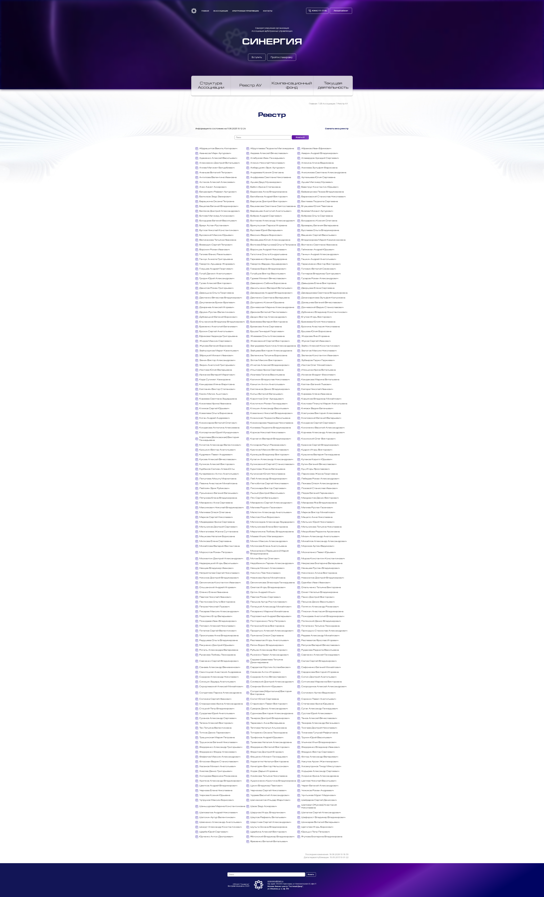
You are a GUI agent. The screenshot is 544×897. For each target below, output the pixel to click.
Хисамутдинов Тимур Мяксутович (321, 766)
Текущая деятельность (333, 85)
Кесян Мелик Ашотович (213, 394)
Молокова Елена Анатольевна (268, 546)
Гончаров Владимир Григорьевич (321, 274)
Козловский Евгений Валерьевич (321, 418)
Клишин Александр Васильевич (269, 408)
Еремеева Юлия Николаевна (318, 322)
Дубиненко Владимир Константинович (324, 312)
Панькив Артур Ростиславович (268, 602)
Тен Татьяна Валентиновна (215, 728)
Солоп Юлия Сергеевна (264, 699)
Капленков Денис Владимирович (270, 389)
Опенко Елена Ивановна (213, 592)
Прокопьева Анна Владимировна (219, 636)
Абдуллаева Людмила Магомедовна (272, 149)
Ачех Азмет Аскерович (213, 187)
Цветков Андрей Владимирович (218, 786)
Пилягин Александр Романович (320, 607)
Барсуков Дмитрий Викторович (268, 201)
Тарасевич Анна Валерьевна (267, 723)
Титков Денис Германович (214, 733)
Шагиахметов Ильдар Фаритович (270, 800)
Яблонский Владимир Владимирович (272, 837)
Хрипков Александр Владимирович (220, 781)
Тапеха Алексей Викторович (216, 723)
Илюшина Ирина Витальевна (318, 370)
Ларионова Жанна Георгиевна (319, 474)
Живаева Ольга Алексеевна (267, 336)
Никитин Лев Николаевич (265, 573)
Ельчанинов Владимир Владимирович (222, 322)
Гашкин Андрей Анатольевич (318, 259)
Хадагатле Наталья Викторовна (269, 762)
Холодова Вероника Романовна (218, 776)
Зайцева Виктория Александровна (271, 351)
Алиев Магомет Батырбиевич (217, 168)
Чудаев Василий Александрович (269, 795)
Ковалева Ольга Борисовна (215, 413)
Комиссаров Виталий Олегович (218, 423)
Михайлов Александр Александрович (324, 541)
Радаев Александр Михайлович (320, 636)
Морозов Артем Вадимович (317, 546)
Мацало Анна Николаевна (316, 517)
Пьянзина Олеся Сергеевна (267, 636)
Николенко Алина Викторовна (319, 573)
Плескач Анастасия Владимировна (322, 612)
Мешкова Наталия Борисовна (217, 536)
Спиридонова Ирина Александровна (221, 704)
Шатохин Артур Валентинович (217, 817)
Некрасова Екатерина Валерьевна (321, 563)
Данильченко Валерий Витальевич (271, 288)
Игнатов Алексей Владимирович (269, 365)
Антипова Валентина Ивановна (218, 177)
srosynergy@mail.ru (275, 881)
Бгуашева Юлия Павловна (317, 206)
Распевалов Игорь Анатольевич (269, 640)
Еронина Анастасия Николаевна (320, 327)
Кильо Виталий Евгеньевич (266, 394)
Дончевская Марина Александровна (272, 307)
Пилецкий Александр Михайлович (270, 607)
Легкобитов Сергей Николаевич (269, 484)
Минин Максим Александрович (269, 541)
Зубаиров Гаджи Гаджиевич (318, 360)
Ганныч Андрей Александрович (320, 254)
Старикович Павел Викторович (268, 704)
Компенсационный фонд (292, 85)
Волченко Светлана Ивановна (319, 245)
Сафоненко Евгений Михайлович (321, 667)
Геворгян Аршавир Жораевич (217, 264)
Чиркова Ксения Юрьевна (214, 795)
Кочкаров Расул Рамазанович (268, 445)
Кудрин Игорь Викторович (316, 450)
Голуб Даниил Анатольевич (215, 274)
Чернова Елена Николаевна (215, 791)
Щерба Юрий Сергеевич (213, 832)
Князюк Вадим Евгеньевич (317, 408)
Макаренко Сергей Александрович (271, 503)
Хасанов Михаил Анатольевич (217, 766)
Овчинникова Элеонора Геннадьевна (272, 583)
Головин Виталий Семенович (318, 269)
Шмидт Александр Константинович (220, 827)
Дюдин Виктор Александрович (268, 317)
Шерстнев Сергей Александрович (270, 822)
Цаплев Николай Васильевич (318, 781)
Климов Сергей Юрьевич (214, 408)
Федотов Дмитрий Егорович (267, 752)
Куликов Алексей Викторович (217, 464)
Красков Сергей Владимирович (320, 445)
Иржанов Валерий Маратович (217, 375)
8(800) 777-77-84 (319, 10)
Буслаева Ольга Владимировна (320, 230)
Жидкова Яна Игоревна (315, 336)
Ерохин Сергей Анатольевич (216, 331)
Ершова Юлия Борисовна (316, 331)
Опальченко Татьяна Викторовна (321, 587)
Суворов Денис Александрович (269, 709)
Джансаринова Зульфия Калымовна (323, 298)
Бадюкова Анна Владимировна (268, 192)
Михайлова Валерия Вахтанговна (219, 546)
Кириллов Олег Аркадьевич (267, 399)
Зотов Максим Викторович (266, 360)
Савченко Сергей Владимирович (219, 661)
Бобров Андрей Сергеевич (266, 216)
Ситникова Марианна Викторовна (321, 682)
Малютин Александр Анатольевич (271, 512)
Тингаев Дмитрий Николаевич (319, 728)
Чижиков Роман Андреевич (317, 791)
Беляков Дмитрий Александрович (219, 211)
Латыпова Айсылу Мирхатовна (217, 479)
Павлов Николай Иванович (215, 597)
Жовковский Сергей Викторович (270, 341)
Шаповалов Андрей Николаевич (218, 813)
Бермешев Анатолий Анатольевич (270, 211)
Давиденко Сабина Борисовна (268, 283)
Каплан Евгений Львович (316, 384)
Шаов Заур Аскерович (263, 806)
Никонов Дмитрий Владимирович (219, 578)
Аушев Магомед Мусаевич (317, 182)
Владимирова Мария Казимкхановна (323, 240)
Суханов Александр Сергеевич (217, 718)
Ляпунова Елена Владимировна (218, 498)
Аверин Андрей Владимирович (319, 153)
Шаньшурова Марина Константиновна (222, 806)
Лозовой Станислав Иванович (319, 488)
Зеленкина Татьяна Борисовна (268, 356)
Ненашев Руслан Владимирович (320, 568)
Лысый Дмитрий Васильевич (267, 493)
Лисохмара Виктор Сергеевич (268, 488)
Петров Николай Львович (214, 607)
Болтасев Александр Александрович (272, 221)
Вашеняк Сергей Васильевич (318, 235)
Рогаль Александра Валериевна (218, 650)
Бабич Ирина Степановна (265, 187)
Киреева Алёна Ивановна (316, 394)
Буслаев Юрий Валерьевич (266, 230)
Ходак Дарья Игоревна (264, 771)
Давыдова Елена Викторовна (318, 283)
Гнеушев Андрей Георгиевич (216, 269)
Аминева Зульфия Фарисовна (319, 168)
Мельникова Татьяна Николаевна (321, 527)
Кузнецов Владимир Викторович (269, 455)
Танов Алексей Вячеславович (319, 718)
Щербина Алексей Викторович (268, 832)
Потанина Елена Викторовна (267, 626)
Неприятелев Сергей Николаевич (219, 573)
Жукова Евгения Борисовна (215, 346)
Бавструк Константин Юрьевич (319, 187)
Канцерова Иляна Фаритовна (217, 384)
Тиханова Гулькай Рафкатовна (319, 733)
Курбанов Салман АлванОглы (217, 469)
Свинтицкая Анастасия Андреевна (220, 672)
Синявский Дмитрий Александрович (272, 682)
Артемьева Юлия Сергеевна (318, 177)
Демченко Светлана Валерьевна (270, 298)
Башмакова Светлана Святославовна (273, 206)
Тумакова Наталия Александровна (271, 742)
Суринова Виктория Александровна (271, 713)
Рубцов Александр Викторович (268, 650)
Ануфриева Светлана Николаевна (270, 177)
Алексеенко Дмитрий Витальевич (219, 163)
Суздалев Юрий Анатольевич (217, 713)
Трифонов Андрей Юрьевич (266, 738)
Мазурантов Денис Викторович (320, 498)
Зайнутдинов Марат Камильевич (219, 351)
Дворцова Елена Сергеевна (317, 288)
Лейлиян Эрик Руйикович (214, 488)
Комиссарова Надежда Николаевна (271, 423)
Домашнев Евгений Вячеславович (321, 303)
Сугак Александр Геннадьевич (319, 709)
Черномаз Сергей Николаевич (268, 791)
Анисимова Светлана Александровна (323, 173)
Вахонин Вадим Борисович (266, 235)
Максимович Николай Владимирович (221, 508)
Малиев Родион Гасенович (266, 508)
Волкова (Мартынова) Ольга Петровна (273, 245)
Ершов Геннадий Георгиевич (267, 331)
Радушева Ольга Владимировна (218, 640)
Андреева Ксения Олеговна (267, 173)
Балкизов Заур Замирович (215, 197)
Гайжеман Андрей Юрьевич (317, 250)
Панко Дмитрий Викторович (317, 597)
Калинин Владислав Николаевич (270, 380)
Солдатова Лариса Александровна (220, 693)
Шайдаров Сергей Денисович (319, 800)
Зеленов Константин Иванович (320, 356)
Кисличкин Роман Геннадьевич (268, 404)
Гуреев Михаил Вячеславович (268, 279)
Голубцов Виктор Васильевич (268, 274)
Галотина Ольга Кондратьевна (268, 254)
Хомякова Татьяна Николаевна (268, 776)
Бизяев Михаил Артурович (317, 211)
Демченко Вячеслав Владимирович (220, 298)
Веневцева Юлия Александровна (270, 240)
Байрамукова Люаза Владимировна (322, 192)
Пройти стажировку (281, 57)
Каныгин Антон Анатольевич (267, 384)
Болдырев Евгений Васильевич (218, 221)
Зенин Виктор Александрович (217, 360)
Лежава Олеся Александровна (319, 484)
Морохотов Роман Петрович (216, 552)
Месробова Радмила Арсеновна (320, 532)
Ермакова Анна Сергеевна (266, 327)
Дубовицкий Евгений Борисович (218, 317)
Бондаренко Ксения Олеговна (319, 221)
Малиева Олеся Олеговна (215, 512)
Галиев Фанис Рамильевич (215, 254)
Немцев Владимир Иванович (216, 568)
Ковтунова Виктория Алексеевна (321, 413)
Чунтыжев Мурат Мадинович (318, 795)
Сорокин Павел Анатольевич (318, 699)
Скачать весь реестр (336, 128)
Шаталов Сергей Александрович (321, 813)
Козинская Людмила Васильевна (270, 418)
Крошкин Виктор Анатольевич (217, 450)
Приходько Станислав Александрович (324, 631)
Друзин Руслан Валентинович (217, 312)
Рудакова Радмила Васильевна (320, 650)
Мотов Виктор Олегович (264, 559)
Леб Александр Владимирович (268, 479)
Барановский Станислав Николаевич (323, 197)
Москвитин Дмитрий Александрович (221, 559)
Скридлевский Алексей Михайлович (221, 687)
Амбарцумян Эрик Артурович (267, 168)
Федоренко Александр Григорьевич (220, 747)
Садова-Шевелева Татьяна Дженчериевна (266, 661)
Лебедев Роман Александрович (320, 479)
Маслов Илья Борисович (265, 517)
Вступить (257, 57)
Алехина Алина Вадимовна (317, 163)
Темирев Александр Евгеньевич (320, 723)
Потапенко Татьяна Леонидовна (320, 626)
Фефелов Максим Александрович (219, 757)
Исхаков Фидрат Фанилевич (318, 375)
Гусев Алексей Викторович (215, 283)
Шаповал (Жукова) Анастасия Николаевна (319, 806)
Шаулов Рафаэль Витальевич (268, 817)
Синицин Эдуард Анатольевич (217, 682)
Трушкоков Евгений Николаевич (218, 742)
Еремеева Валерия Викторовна (269, 322)
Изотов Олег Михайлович (316, 365)
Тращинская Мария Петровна (217, 738)
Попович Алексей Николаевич (217, 626)
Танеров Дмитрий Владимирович (270, 718)
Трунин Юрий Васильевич (316, 738)
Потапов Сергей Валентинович (217, 631)
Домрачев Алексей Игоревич (216, 307)
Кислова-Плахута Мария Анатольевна (324, 404)
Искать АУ (300, 137)
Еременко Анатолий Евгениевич (218, 327)
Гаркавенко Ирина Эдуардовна (268, 259)
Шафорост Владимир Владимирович (323, 817)
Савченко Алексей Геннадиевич (320, 655)
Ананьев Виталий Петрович (215, 173)
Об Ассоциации (327, 103)
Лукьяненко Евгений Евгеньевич (218, 493)
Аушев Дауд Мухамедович (265, 182)
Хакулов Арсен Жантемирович (319, 762)
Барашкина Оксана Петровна (216, 201)
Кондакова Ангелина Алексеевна (219, 428)
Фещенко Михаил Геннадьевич (269, 757)
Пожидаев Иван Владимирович (218, 621)
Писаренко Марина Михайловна (269, 612)
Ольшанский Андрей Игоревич (217, 587)
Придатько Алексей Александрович (271, 631)
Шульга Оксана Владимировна (268, 827)
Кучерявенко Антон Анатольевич (219, 474)
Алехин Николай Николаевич (267, 163)
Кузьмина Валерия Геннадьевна (320, 455)
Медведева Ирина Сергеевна (217, 522)
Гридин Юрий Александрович (216, 279)
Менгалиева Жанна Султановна (218, 532)
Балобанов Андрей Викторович (269, 197)
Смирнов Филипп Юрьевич (266, 687)
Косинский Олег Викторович (318, 439)
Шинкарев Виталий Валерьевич (320, 822)
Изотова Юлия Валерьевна (215, 370)
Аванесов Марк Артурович (215, 153)
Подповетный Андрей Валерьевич (270, 616)
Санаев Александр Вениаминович (219, 667)
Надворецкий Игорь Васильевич (218, 563)
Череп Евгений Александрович (319, 786)
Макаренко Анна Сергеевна (216, 503)
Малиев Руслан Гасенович (317, 508)
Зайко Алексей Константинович (320, 346)
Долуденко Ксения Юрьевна (267, 303)
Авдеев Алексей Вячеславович (269, 153)
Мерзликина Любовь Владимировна (272, 532)
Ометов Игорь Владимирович (267, 587)
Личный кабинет (341, 10)
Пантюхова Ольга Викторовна (217, 602)
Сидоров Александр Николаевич (219, 677)
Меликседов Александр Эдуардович (272, 522)
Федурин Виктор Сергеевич (317, 752)
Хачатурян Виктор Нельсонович (269, 766)
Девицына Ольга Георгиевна (216, 293)
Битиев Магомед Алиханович (216, 216)
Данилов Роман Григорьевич (216, 288)
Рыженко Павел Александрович (269, 655)
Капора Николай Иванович (317, 389)
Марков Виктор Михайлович (318, 512)
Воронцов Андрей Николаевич (268, 250)
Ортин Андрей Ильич (262, 592)
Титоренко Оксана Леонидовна (268, 733)
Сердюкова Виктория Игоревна (320, 672)
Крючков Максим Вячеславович (269, 450)
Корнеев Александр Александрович (323, 433)
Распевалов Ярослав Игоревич (319, 640)
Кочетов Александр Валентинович (220, 445)
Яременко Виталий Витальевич (269, 841)
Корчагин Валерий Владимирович (270, 439)
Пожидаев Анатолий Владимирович (322, 616)
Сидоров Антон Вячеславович (268, 677)
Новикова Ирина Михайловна (267, 578)
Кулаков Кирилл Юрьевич (316, 459)
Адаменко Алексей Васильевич (218, 158)
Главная (205, 11)
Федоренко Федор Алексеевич (218, 752)
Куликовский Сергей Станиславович (272, 464)
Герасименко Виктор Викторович (321, 264)
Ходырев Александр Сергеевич (320, 771)
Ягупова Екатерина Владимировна (321, 837)
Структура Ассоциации (211, 85)
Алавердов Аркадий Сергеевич (320, 158)
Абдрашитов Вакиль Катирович (218, 149)
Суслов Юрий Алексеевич (316, 713)
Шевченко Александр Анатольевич (220, 822)
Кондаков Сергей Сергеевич (318, 423)
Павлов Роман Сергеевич (265, 597)
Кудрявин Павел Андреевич (215, 455)
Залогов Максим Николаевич (319, 351)
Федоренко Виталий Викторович (269, 747)
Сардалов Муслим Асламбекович (270, 667)
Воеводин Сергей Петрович (215, 245)
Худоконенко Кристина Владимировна (273, 781)
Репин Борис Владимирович (267, 645)
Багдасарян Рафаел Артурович (218, 192)
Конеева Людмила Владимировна (270, 428)
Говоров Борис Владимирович (268, 269)
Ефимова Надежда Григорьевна (218, 336)
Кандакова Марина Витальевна (320, 380)
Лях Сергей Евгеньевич (264, 498)
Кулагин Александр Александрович (271, 459)
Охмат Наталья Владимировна (319, 592)
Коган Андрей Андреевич (214, 418)
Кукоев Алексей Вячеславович (217, 459)
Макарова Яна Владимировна (319, 503)
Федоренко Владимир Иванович (320, 747)
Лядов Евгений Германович (317, 493)
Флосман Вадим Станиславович (218, 762)
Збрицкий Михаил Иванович (216, 356)
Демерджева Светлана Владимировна (324, 293)
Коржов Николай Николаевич (267, 433)
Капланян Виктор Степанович (217, 389)
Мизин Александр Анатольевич (320, 536)
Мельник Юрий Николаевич (317, 522)
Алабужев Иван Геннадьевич (267, 158)
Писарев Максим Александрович (219, 612)
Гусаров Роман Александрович (319, 279)
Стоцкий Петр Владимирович (216, 709)
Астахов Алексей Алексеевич (217, 182)
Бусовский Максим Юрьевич (216, 235)
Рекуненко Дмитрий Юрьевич (216, 645)
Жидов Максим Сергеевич (215, 341)
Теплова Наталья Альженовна (268, 728)
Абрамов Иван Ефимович (316, 149)
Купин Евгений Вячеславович (318, 464)
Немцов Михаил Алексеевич (267, 568)
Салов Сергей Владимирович (319, 661)
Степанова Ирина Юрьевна (317, 704)
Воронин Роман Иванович (214, 250)
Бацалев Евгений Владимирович (218, 206)
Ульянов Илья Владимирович (318, 742)
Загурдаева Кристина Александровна (273, 346)
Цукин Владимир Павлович (266, 786)
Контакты (267, 11)
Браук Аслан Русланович (214, 226)
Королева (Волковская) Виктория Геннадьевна (219, 439)
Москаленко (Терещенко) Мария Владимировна (269, 552)
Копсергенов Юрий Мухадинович (219, 433)
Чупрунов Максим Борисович (216, 800)
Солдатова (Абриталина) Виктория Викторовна (271, 693)
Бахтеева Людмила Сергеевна (319, 201)
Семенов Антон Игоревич (265, 672)
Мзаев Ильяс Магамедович (266, 536)
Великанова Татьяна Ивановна (217, 240)
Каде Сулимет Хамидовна (214, 380)
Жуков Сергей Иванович (316, 341)
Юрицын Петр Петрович (315, 832)
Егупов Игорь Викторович (316, 317)
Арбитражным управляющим (245, 11)
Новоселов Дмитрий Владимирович (322, 578)
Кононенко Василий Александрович (323, 428)
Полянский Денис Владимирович (321, 621)
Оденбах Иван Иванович (315, 583)
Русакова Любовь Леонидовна (217, 655)
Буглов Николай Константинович (219, 230)
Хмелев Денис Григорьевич (215, 771)
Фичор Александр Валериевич (319, 757)
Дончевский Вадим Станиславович (322, 307)
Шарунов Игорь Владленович (267, 813)
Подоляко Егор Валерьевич (215, 616)
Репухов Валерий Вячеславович (320, 645)
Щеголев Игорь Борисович (317, 827)
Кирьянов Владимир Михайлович (321, 399)
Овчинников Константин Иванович (220, 583)
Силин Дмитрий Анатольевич (318, 677)
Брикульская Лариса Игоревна (268, 226)
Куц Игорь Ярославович (315, 469)
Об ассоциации (220, 11)
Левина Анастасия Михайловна (218, 484)
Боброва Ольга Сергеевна (317, 216)
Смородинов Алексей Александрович (324, 687)
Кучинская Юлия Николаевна (267, 474)
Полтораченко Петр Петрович (268, 621)
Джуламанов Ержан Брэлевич (217, 303)
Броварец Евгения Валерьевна (319, 226)
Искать (311, 874)
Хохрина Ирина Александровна (320, 776)
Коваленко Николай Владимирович (271, 413)
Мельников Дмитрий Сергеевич (218, 527)
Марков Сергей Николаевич (216, 517)
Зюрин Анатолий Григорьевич (217, 365)
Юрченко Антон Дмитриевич (216, 837)
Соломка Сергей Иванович (215, 699)
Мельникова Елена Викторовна (269, 527)
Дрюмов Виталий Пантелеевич (268, 312)
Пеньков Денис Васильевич (318, 602)
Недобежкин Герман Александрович (272, 563)
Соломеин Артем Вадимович (318, 693)
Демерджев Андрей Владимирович (271, 293)
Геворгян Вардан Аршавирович (269, 264)
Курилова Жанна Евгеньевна (267, 469)
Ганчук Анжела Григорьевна (216, 259)
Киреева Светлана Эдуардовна (218, 399)
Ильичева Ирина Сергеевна (266, 370)
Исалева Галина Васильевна (267, 375)
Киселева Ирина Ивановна (215, 404)
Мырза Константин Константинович (323, 559)
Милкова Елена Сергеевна (215, 541)
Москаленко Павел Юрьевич (318, 552)
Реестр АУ (250, 85)
